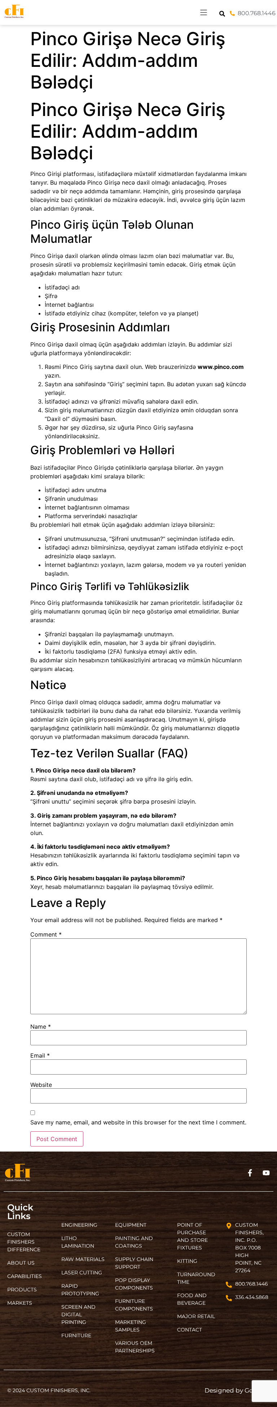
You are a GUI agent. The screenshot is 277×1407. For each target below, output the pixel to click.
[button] (203, 12)
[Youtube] (266, 1173)
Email (40, 1055)
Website (41, 1085)
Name (40, 1026)
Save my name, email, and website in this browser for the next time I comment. (138, 1122)
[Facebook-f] (250, 1173)
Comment (46, 934)
